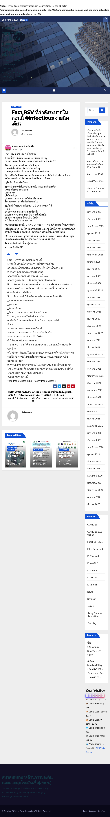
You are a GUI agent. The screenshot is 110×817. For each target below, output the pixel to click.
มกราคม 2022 (94, 362)
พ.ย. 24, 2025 (15, 461)
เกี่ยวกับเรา (102, 811)
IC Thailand (16, 107)
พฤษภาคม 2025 (95, 255)
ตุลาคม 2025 (93, 233)
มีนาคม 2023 (93, 319)
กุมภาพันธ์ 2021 (95, 426)
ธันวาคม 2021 (94, 369)
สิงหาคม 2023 (94, 312)
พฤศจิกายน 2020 (95, 447)
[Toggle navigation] (54, 91)
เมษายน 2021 (93, 411)
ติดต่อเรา (92, 811)
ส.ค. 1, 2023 (41, 461)
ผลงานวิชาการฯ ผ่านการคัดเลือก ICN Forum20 (95, 164)
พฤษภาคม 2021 (95, 404)
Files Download (95, 549)
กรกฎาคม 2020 (94, 476)
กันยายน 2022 (94, 326)
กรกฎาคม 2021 (94, 390)
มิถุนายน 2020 (94, 483)
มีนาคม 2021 (93, 419)
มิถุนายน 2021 (94, 397)
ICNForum (92, 585)
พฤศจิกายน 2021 (95, 376)
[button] (105, 90)
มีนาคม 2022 (93, 347)
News (90, 592)
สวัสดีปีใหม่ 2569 (95, 181)
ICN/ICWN (11, 449)
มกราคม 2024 (94, 297)
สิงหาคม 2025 (94, 240)
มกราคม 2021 (94, 433)
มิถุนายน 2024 (94, 283)
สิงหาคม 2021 (94, 383)
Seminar (91, 599)
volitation (91, 606)
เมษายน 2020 (93, 497)
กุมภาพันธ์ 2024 (95, 290)
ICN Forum (92, 570)
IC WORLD (92, 563)
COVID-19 (92, 525)
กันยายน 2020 (94, 461)
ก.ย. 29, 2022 (67, 461)
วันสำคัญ (91, 623)
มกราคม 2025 (94, 276)
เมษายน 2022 (93, 340)
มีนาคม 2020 (93, 504)
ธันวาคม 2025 (94, 219)
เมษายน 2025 (93, 262)
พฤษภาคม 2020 (95, 490)
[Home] (4, 91)
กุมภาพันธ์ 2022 (95, 354)
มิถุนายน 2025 (94, 247)
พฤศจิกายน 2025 (95, 226)
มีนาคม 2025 (93, 269)
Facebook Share (95, 542)
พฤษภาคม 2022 (95, 333)
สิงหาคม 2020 (94, 468)
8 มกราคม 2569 (95, 174)
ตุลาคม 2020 (93, 454)
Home (84, 811)
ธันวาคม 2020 (94, 440)
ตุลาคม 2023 (93, 304)
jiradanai (28, 130)
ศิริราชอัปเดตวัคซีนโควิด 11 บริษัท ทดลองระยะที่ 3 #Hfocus (19, 395)
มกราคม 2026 (94, 212)
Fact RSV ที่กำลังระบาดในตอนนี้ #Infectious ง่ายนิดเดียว (40, 118)
